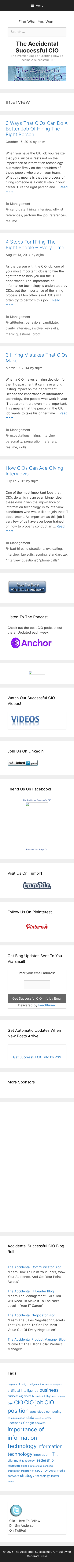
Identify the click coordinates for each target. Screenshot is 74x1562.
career (61, 1396)
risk (32, 1470)
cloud (33, 1411)
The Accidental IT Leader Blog (31, 1291)
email (48, 1417)
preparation (33, 441)
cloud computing (49, 1411)
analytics (57, 1384)
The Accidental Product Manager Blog (36, 1339)
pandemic (48, 1465)
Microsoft (14, 1465)
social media (57, 1470)
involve (37, 328)
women (11, 1481)
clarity (10, 328)
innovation (41, 1454)
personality (14, 441)
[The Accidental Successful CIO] (37, 805)
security (41, 1470)
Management (20, 204)
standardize (58, 554)
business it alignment (44, 1396)
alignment (35, 1384)
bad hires (17, 548)
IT (52, 1454)
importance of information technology (26, 1437)
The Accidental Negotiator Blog (31, 1315)
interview (44, 209)
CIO (18, 1402)
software (13, 1476)
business (49, 1390)
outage (25, 1465)
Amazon (47, 1384)
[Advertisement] (19, 1166)
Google (28, 1423)
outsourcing (36, 1466)
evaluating (54, 548)
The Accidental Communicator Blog (34, 1267)
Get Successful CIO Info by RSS (37, 1057)
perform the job (36, 215)
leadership (44, 1460)
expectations (20, 435)
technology (42, 1475)
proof (36, 334)
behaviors (33, 322)
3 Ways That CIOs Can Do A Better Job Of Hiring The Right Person (37, 128)
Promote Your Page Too (37, 849)
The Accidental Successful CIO (37, 47)
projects (25, 1470)
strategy (27, 1475)
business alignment (19, 1396)
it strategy (28, 1460)
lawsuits (27, 554)
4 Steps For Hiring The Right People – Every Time (35, 244)
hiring (31, 209)
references (58, 215)
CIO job (33, 1402)
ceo (10, 1403)
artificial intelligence (23, 1390)
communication (16, 1417)
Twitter (55, 1475)
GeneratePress (37, 1556)
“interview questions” (21, 560)
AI (20, 1384)
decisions (39, 1418)
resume (11, 221)
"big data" (13, 1384)
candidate (17, 209)
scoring (41, 554)
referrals (49, 441)
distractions (35, 548)
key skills (51, 328)
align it (25, 1384)
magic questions (18, 334)
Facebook (15, 1423)
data (30, 1417)
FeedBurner (47, 1005)
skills (22, 447)
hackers (40, 1423)
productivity (14, 1470)
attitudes (17, 322)
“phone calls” (49, 560)
